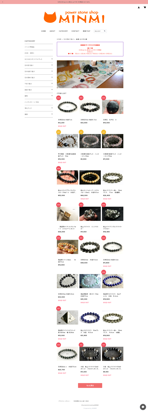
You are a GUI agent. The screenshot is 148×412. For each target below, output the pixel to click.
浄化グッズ (28, 108)
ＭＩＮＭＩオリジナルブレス (33, 59)
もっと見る (90, 385)
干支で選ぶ (28, 84)
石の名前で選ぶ (30, 71)
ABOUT (52, 31)
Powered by (88, 408)
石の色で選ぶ (29, 65)
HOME (43, 31)
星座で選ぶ (28, 90)
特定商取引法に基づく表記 (81, 401)
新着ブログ (86, 31)
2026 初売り (29, 53)
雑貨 (26, 114)
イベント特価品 (29, 47)
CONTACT (75, 31)
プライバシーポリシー (64, 401)
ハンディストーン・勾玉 (32, 102)
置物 (26, 96)
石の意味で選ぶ (69, 39)
